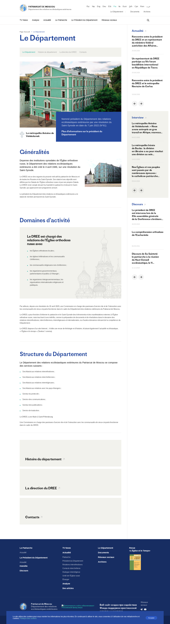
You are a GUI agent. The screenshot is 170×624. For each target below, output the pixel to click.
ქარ (130, 6)
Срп (136, 6)
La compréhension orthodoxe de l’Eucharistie (147, 233)
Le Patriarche (61, 20)
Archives (147, 12)
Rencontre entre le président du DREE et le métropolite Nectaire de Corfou (147, 83)
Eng (98, 6)
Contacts (82, 52)
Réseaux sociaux (109, 20)
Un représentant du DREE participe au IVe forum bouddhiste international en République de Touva (145, 63)
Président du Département (72, 561)
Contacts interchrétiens (71, 568)
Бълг (125, 6)
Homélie (23, 566)
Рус (88, 6)
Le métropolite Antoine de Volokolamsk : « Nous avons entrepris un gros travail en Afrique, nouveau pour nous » (146, 128)
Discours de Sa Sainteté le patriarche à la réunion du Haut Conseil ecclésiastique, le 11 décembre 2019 (145, 258)
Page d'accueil (25, 32)
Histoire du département (47, 52)
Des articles (68, 588)
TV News (24, 20)
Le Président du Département (84, 20)
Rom (142, 6)
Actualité (47, 20)
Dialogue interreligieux (71, 572)
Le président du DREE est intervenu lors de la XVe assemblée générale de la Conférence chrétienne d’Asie (147, 215)
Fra (115, 6)
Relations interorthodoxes (72, 565)
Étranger (65, 579)
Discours (24, 571)
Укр (93, 6)
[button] (134, 103)
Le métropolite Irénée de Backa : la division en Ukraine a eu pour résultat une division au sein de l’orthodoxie (147, 150)
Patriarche (66, 557)
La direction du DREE (68, 52)
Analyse (36, 20)
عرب (148, 6)
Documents (135, 12)
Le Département (116, 12)
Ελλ (109, 6)
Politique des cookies (28, 618)
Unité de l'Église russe (71, 576)
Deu (104, 6)
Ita (119, 6)
